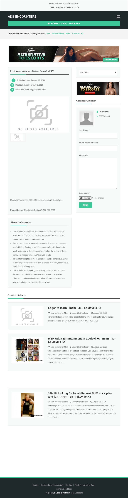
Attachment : (84, 193)
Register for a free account (67, 7)
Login (51, 7)
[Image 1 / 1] (39, 114)
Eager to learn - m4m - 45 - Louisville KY (75, 307)
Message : (83, 155)
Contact (69, 485)
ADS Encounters (22, 16)
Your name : (84, 130)
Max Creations (77, 493)
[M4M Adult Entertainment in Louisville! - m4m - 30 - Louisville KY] (27, 350)
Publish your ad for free (64, 23)
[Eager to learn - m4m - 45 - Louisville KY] (27, 316)
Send (86, 205)
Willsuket (104, 112)
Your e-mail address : (88, 143)
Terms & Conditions (64, 489)
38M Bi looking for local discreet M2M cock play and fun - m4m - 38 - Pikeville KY (80, 395)
